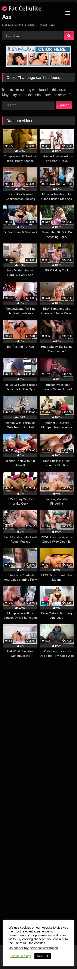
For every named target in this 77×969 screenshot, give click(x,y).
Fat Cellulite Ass (21, 13)
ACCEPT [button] (42, 956)
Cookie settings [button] (20, 956)
